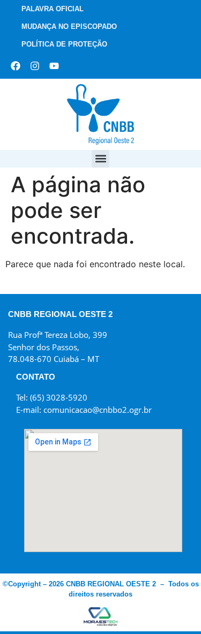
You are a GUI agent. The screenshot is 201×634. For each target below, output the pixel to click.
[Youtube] (54, 66)
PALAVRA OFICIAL (52, 9)
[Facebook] (15, 66)
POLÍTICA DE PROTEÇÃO (64, 44)
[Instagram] (34, 66)
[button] (100, 159)
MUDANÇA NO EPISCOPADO (69, 26)
